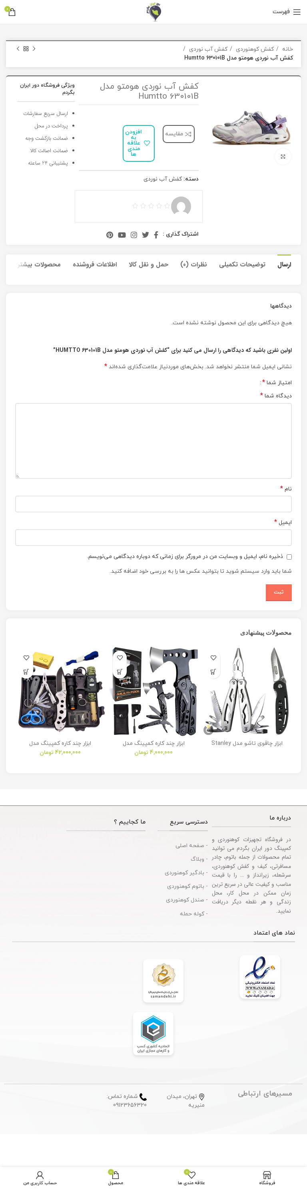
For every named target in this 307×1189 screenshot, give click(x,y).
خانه (287, 49)
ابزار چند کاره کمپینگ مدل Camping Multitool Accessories (154, 747)
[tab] (284, 263)
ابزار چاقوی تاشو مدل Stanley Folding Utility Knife (247, 747)
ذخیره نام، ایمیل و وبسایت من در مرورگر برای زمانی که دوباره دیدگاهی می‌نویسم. (185, 556)
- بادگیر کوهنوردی (186, 873)
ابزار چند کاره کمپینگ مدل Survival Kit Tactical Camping (60, 747)
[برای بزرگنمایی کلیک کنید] (283, 157)
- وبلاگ (199, 859)
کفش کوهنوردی (254, 49)
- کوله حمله (194, 914)
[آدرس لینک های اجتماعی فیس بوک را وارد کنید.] (156, 235)
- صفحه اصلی (191, 846)
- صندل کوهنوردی (187, 900)
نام (286, 489)
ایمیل (283, 522)
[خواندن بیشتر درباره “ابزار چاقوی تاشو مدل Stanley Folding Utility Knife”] (213, 672)
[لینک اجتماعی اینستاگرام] (134, 235)
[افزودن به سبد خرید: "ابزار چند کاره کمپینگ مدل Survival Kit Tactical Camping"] (26, 672)
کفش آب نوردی (207, 49)
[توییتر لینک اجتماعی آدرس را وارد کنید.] (146, 235)
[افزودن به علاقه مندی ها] (213, 658)
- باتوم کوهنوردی (187, 886)
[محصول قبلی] (34, 49)
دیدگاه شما (276, 396)
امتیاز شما (277, 382)
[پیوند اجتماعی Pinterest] (110, 235)
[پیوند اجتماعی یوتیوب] (122, 235)
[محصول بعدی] (18, 49)
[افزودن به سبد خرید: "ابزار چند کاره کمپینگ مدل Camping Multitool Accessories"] (120, 672)
